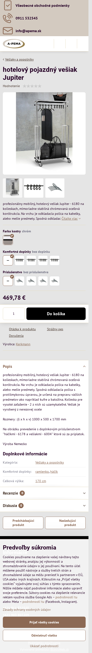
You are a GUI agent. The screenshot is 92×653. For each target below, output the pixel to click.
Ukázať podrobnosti (44, 646)
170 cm (40, 481)
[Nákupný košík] (71, 43)
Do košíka (56, 313)
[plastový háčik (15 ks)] (43, 260)
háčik (54, 471)
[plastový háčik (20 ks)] (55, 260)
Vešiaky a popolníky (49, 462)
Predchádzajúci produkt (23, 523)
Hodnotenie (11, 86)
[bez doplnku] (8, 260)
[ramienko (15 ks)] (43, 281)
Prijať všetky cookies (44, 622)
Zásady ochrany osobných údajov (27, 609)
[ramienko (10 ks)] (31, 281)
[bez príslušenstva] (8, 281)
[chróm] (8, 240)
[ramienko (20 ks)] (55, 281)
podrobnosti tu (66, 597)
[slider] (32, 86)
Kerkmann (23, 344)
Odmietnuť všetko (44, 635)
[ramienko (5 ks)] (20, 281)
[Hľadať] (59, 43)
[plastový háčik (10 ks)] (31, 260)
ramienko (42, 471)
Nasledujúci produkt (67, 523)
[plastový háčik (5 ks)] (20, 260)
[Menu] (82, 43)
